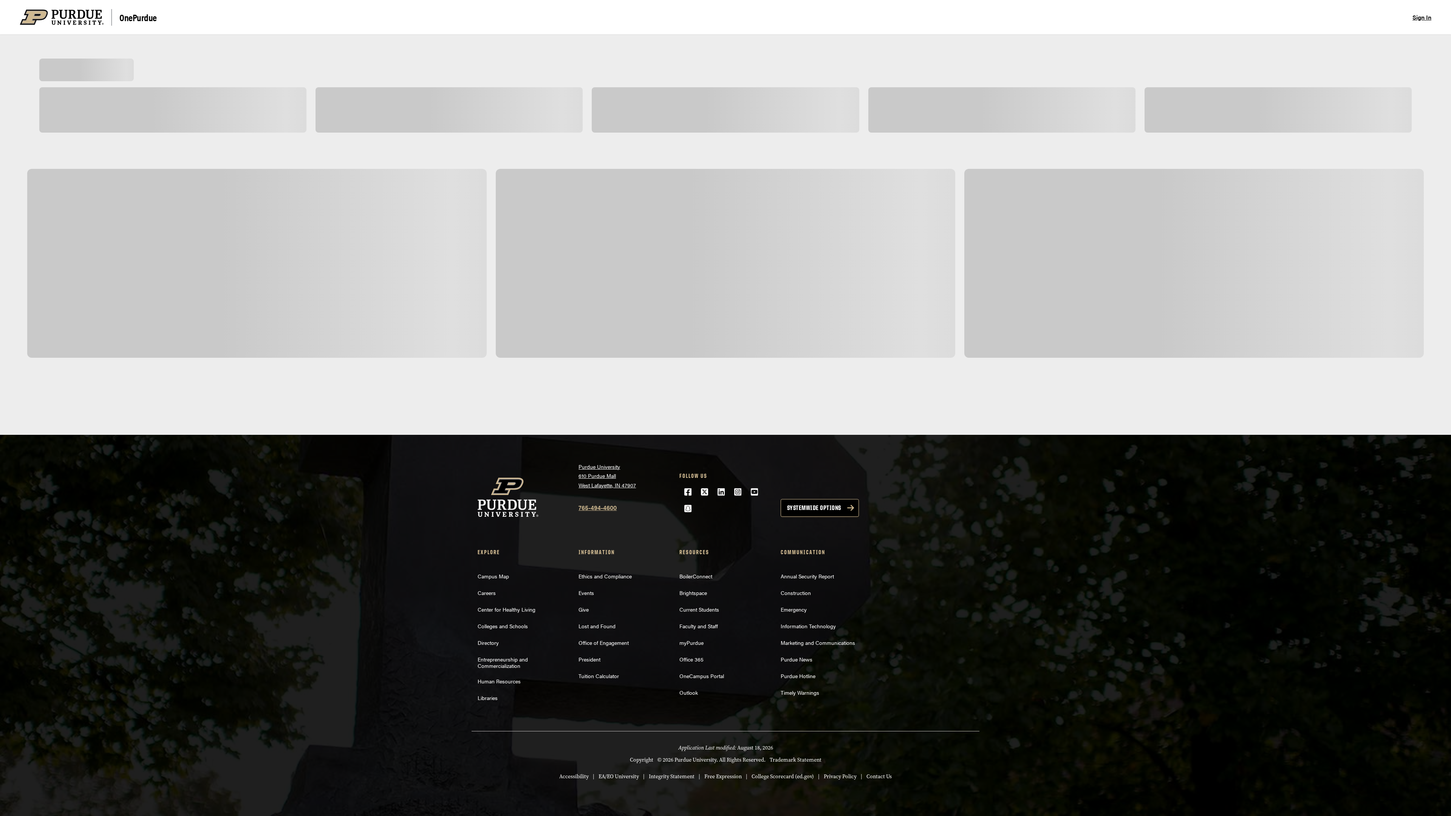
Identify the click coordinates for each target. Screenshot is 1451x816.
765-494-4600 (598, 507)
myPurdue (691, 642)
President (589, 659)
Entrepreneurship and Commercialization (503, 662)
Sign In (1421, 17)
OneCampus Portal (701, 676)
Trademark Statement (795, 759)
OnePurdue (138, 17)
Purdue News (796, 659)
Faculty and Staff (698, 626)
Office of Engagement (604, 642)
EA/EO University (619, 776)
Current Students (699, 609)
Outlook (688, 692)
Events (586, 593)
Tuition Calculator (599, 676)
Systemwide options (814, 508)
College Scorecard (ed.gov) (783, 776)
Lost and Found (597, 626)
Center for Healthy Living (506, 609)
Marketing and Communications (818, 642)
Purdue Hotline (798, 676)
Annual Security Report (807, 576)
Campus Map (493, 576)
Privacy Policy (840, 776)
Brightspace (693, 593)
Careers (487, 593)
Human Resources (499, 681)
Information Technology (808, 626)
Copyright (641, 759)
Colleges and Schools (503, 626)
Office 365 (691, 659)
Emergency (794, 609)
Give (584, 609)
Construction (796, 593)
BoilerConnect (695, 576)
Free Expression (723, 776)
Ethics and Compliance (605, 576)
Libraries (488, 698)
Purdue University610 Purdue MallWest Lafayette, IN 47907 (607, 476)
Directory (488, 642)
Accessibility (574, 776)
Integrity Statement (672, 776)
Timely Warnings (800, 692)
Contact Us (879, 776)
